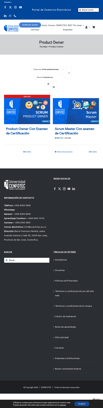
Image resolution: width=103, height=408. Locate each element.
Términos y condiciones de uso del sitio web (74, 293)
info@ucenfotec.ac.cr (35, 227)
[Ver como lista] (53, 85)
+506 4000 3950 (22, 205)
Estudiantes (61, 260)
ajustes (63, 405)
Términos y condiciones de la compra (73, 306)
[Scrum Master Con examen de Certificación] (76, 109)
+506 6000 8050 (22, 214)
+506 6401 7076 (36, 218)
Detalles (28, 152)
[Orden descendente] (69, 71)
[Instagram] (64, 187)
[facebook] (5, 5)
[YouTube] (69, 187)
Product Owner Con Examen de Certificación (27, 131)
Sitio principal (62, 337)
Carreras (59, 348)
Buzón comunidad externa (68, 369)
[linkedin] (5, 14)
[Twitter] (59, 187)
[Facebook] (55, 187)
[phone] (15, 14)
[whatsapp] (10, 14)
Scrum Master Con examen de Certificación (74, 131)
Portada (43, 47)
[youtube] (20, 5)
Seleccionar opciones (65, 152)
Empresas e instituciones (67, 358)
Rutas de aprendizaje (65, 327)
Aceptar (81, 404)
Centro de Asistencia (65, 316)
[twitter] (10, 5)
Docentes (60, 270)
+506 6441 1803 (22, 223)
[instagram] (15, 5)
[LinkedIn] (73, 187)
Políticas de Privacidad (66, 281)
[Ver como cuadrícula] (48, 83)
